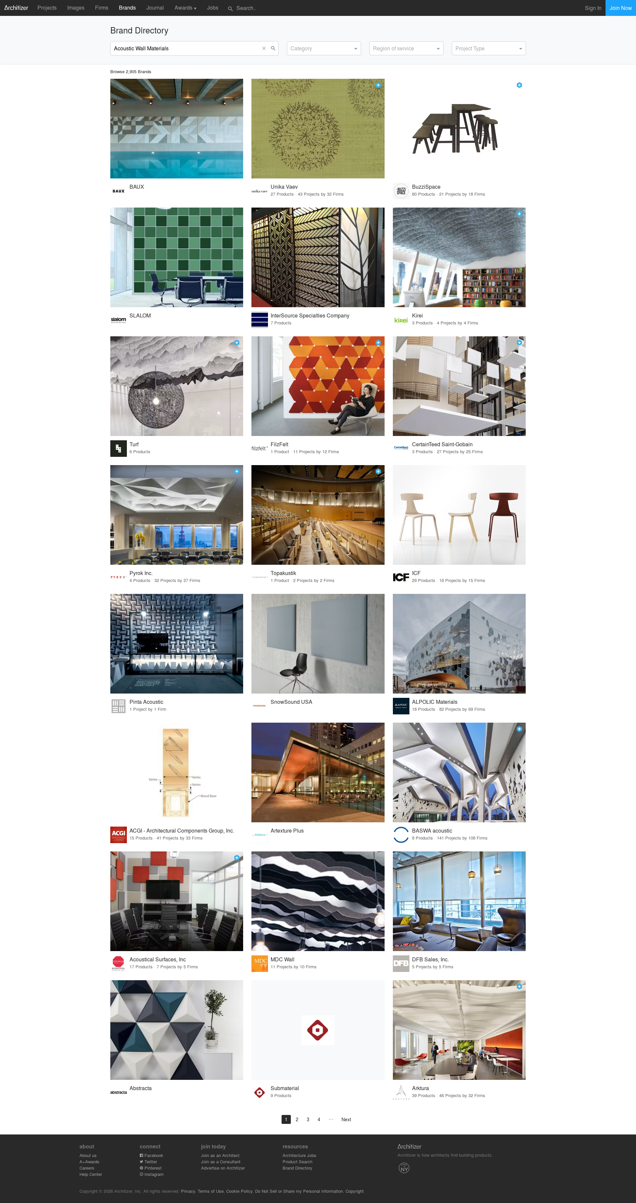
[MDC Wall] (318, 901)
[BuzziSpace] (459, 128)
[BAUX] (176, 128)
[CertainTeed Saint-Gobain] (459, 386)
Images (75, 7)
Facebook (153, 1155)
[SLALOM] (176, 257)
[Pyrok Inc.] (176, 515)
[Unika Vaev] (318, 128)
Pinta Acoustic (146, 701)
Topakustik (283, 573)
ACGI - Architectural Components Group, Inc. (182, 830)
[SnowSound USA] (318, 644)
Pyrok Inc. (141, 573)
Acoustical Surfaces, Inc (158, 959)
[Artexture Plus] (318, 772)
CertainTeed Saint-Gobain (442, 444)
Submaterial (285, 1088)
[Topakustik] (318, 515)
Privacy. (188, 1191)
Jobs (212, 7)
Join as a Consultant (220, 1161)
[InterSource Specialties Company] (318, 257)
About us (88, 1155)
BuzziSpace (426, 186)
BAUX (137, 186)
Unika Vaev (284, 186)
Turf (134, 444)
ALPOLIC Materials (434, 701)
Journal (155, 7)
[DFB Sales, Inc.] (459, 901)
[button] (265, 48)
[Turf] (176, 386)
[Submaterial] (318, 1030)
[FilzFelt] (318, 386)
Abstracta (141, 1088)
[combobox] (324, 48)
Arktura (420, 1088)
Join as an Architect (220, 1155)
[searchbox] (292, 47)
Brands (127, 7)
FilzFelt (279, 444)
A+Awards (89, 1161)
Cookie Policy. (240, 1191)
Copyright (354, 1191)
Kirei (417, 315)
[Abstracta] (176, 1030)
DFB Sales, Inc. (430, 959)
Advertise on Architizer (223, 1168)
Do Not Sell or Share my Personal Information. (299, 1191)
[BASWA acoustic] (459, 772)
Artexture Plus (287, 830)
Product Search (297, 1161)
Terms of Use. (211, 1191)
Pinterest (152, 1168)
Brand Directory (297, 1168)
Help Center (91, 1174)
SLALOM (140, 315)
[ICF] (459, 515)
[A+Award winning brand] (378, 85)
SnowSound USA (291, 701)
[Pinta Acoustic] (176, 644)
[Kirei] (459, 257)
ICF (416, 573)
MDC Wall (282, 959)
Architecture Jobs (299, 1155)
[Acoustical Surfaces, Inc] (176, 901)
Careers (87, 1168)
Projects (47, 7)
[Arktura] (459, 1030)
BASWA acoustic (432, 830)
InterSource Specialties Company (310, 315)
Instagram (153, 1174)
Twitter (150, 1161)
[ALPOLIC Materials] (459, 644)
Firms (101, 7)
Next (346, 1119)
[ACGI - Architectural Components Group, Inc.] (176, 772)
